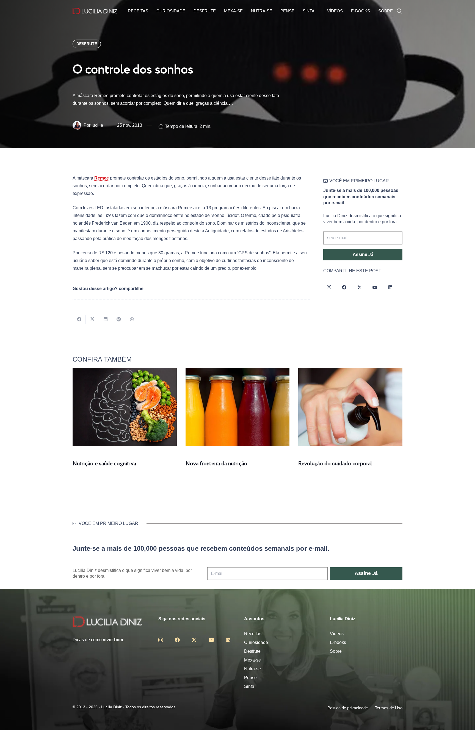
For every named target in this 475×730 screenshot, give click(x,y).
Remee (101, 178)
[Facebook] (344, 287)
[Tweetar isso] (92, 319)
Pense (250, 677)
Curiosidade (256, 642)
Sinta (249, 686)
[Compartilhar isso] (79, 319)
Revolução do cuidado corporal (335, 464)
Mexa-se (252, 660)
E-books (338, 642)
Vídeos (337, 633)
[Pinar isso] (118, 319)
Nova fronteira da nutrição (216, 464)
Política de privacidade (347, 708)
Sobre (336, 651)
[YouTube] (374, 287)
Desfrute (252, 651)
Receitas (252, 633)
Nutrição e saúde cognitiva (104, 464)
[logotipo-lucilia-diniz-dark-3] (95, 11)
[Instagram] (328, 287)
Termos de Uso (388, 708)
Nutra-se (252, 668)
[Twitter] (359, 287)
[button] (399, 11)
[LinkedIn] (390, 287)
